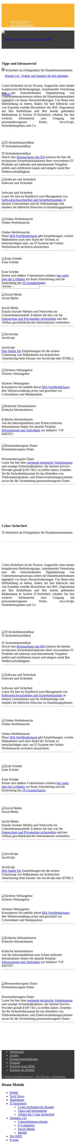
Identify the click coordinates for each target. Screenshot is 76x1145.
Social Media (26, 1129)
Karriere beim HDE (22, 1066)
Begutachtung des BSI (31, 157)
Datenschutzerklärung (24, 1059)
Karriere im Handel (22, 1070)
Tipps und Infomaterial (32, 1110)
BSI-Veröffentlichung (23, 236)
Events (14, 1140)
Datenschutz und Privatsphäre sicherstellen (29, 318)
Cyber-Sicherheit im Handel (36, 1107)
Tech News (17, 1096)
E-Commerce (26, 173)
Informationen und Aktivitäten (21, 430)
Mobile (22, 1132)
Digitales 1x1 (18, 1118)
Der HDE (16, 253)
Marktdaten (25, 133)
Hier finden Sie (11, 351)
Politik (14, 1092)
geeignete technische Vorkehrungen (50, 462)
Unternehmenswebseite (33, 188)
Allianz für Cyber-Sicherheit (36, 1114)
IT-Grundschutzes (33, 282)
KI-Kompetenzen (29, 224)
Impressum (17, 1051)
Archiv (14, 1055)
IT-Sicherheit (18, 1103)
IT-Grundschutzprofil (39, 170)
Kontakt (15, 1062)
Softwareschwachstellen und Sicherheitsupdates (32, 200)
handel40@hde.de (21, 25)
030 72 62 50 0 (19, 21)
